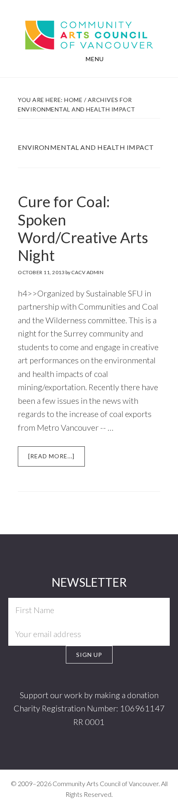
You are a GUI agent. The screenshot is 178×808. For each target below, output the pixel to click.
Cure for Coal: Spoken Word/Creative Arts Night (83, 228)
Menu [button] (95, 58)
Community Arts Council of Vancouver (89, 27)
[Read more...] (56, 459)
